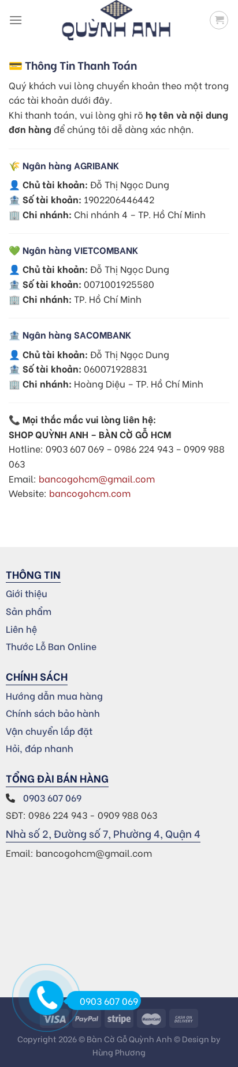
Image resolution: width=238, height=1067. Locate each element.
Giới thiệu (26, 592)
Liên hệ (21, 628)
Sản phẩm (28, 610)
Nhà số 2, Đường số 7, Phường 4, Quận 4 (103, 833)
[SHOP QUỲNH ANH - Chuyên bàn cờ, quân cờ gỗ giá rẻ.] (116, 20)
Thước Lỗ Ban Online (51, 645)
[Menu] (16, 20)
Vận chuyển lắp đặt (49, 730)
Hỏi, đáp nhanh (39, 747)
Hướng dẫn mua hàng (54, 695)
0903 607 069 (53, 797)
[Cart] (219, 20)
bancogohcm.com (90, 492)
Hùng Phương (119, 1052)
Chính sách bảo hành (53, 712)
